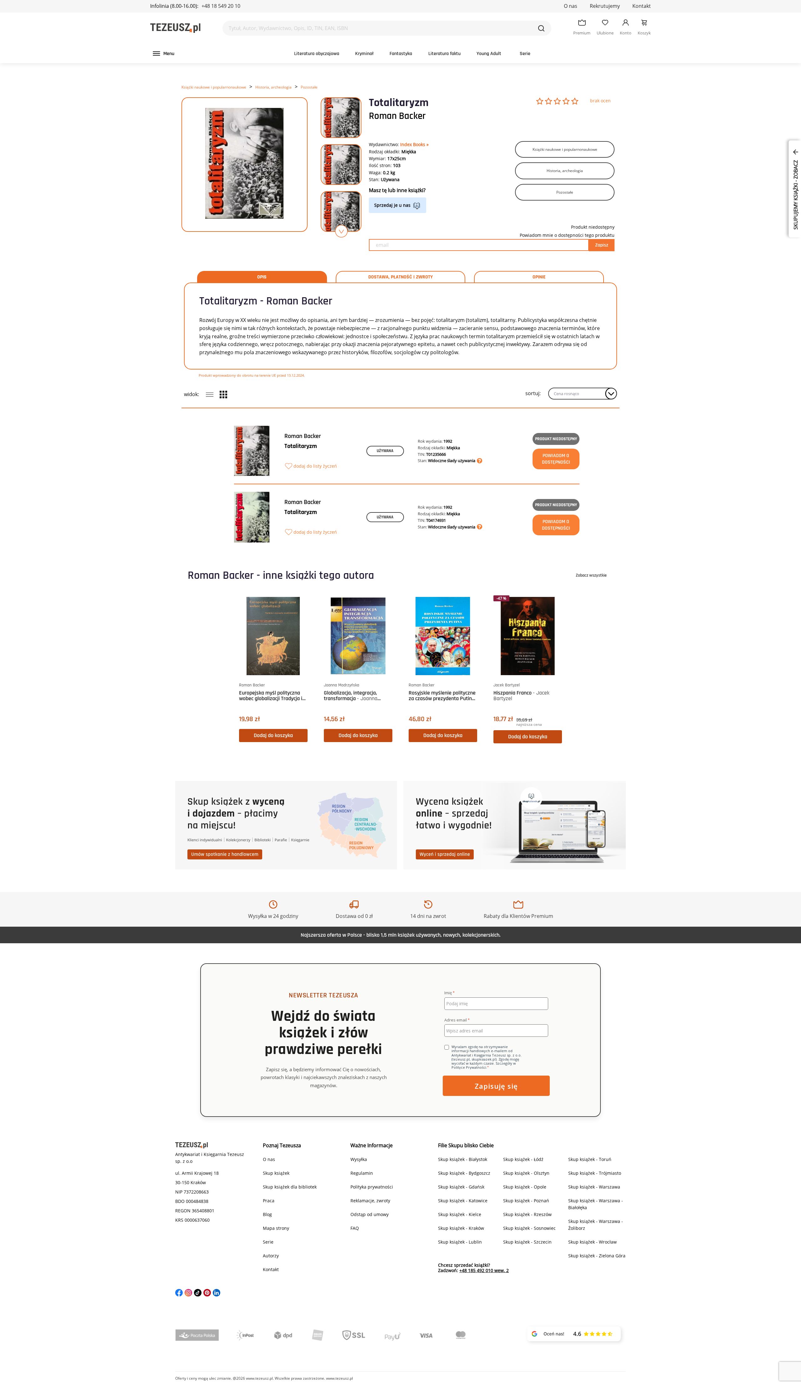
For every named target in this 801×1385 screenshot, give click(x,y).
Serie (525, 53)
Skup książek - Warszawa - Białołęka (595, 1204)
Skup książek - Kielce (459, 1214)
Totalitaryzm (300, 446)
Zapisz (601, 245)
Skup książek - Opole (524, 1187)
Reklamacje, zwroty (370, 1201)
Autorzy (271, 1256)
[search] (541, 28)
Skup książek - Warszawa (594, 1187)
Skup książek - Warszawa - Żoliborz (595, 1224)
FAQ (354, 1228)
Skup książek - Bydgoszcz (464, 1173)
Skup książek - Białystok (462, 1159)
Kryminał (364, 53)
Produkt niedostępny (556, 439)
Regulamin (361, 1173)
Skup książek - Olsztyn (526, 1173)
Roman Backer (397, 116)
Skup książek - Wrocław (592, 1242)
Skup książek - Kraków (461, 1228)
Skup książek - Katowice (462, 1201)
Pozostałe (309, 87)
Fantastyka (401, 53)
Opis (262, 277)
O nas (570, 6)
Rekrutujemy (605, 6)
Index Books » (414, 144)
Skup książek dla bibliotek (290, 1187)
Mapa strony (276, 1228)
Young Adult (489, 53)
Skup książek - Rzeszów (527, 1214)
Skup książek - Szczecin (527, 1242)
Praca (268, 1201)
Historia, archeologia (273, 87)
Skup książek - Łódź (523, 1159)
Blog (267, 1214)
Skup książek (276, 1173)
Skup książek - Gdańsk (461, 1187)
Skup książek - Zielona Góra (596, 1256)
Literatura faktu (444, 53)
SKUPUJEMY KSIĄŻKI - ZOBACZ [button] (795, 194)
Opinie (539, 277)
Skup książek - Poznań (526, 1201)
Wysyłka (358, 1159)
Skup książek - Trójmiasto (594, 1173)
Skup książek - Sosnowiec (529, 1228)
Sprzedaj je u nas (392, 205)
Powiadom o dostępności (556, 459)
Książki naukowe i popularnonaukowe (213, 87)
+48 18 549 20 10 (221, 6)
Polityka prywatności (371, 1187)
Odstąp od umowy (369, 1214)
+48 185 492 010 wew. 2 (484, 1270)
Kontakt (641, 6)
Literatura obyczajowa (316, 53)
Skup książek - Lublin (460, 1242)
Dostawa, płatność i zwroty (400, 277)
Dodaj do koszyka (273, 735)
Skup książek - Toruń (589, 1159)
